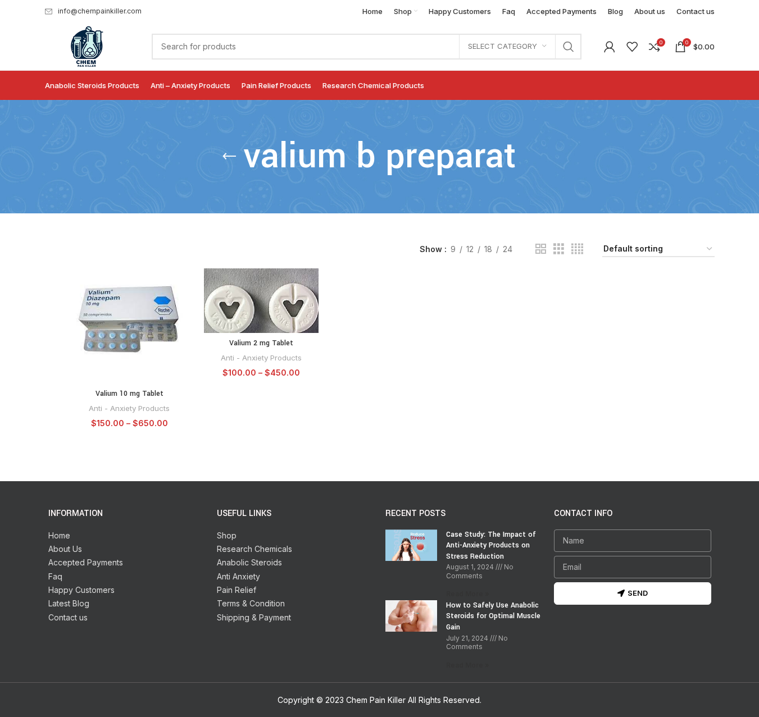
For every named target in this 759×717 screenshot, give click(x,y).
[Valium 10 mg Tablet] (129, 325)
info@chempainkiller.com (100, 11)
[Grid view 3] (558, 249)
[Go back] (229, 156)
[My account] (609, 46)
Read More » (467, 594)
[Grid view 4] (577, 249)
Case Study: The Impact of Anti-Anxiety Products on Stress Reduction (491, 545)
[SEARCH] (568, 47)
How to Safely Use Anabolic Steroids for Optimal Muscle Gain (493, 616)
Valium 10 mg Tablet (129, 394)
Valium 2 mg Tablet (261, 343)
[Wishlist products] (632, 46)
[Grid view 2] (540, 249)
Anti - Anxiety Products (129, 408)
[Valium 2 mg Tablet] (261, 300)
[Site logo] (87, 45)
